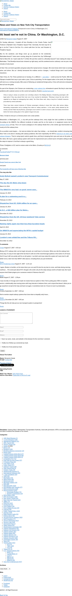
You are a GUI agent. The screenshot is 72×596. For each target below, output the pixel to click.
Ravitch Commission (15, 493)
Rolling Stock (9, 516)
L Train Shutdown (10, 474)
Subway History (10, 531)
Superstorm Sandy (11, 539)
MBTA (10, 557)
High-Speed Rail (10, 468)
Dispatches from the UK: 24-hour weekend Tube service (22, 217)
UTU (9, 547)
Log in (5, 575)
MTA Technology (10, 497)
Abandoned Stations (11, 441)
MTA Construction (11, 489)
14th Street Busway (11, 438)
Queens (8, 512)
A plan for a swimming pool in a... (13, 196)
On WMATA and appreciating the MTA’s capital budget (21, 230)
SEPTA (10, 558)
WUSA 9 (47, 145)
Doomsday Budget (14, 492)
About (5, 3)
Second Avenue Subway (13, 517)
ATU (9, 544)
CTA (9, 555)
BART (10, 552)
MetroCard (9, 481)
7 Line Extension (10, 440)
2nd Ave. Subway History (11, 7)
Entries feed (7, 577)
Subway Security (11, 538)
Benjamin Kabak (11, 39)
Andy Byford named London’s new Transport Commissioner (24, 176)
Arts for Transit (9, 444)
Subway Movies (10, 535)
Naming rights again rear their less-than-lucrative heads (22, 224)
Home (2, 28)
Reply (2, 262)
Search (6, 8)
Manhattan (8, 478)
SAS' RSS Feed (18, 373)
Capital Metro (12, 554)
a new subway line (39, 88)
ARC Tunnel (9, 443)
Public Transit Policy (12, 511)
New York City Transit (12, 500)
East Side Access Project (13, 460)
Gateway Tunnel (10, 466)
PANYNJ (8, 503)
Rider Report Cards (11, 514)
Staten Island (9, 525)
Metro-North (9, 479)
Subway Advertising (11, 528)
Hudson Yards (9, 470)
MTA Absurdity (10, 485)
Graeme (2, 299)
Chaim (2, 247)
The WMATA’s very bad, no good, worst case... (18, 190)
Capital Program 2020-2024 (13, 457)
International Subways (11, 28)
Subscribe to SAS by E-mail (21, 375)
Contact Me (7, 5)
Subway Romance (11, 536)
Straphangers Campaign (13, 527)
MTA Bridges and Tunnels (13, 487)
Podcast (7, 509)
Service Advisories (11, 520)
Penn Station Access (11, 508)
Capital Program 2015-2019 (14, 455)
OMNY (7, 501)
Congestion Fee (10, 459)
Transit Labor (9, 543)
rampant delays (5, 124)
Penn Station (9, 506)
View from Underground (13, 562)
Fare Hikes (9, 463)
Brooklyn (8, 449)
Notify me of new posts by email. (12, 347)
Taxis (7, 541)
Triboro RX (8, 549)
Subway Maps (9, 533)
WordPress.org (8, 580)
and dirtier (46, 77)
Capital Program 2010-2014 (14, 454)
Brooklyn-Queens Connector (14, 451)
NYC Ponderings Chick (7, 264)
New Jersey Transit (11, 498)
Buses (7, 452)
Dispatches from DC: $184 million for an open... (19, 203)
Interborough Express (11, 471)
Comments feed (8, 579)
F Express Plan (10, 462)
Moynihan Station (10, 482)
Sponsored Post (10, 524)
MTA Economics (10, 490)
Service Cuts (9, 522)
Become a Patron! (5, 363)
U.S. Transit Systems (11, 550)
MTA (6, 484)
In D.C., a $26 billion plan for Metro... (14, 210)
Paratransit (8, 504)
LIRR (7, 476)
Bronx (7, 447)
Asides (6, 446)
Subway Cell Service (11, 530)
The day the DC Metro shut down (13, 183)
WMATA (16, 30)
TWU (10, 546)
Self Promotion (10, 519)
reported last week (48, 91)
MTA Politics (9, 495)
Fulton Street (9, 465)
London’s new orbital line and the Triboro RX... (18, 237)
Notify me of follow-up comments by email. (15, 343)
